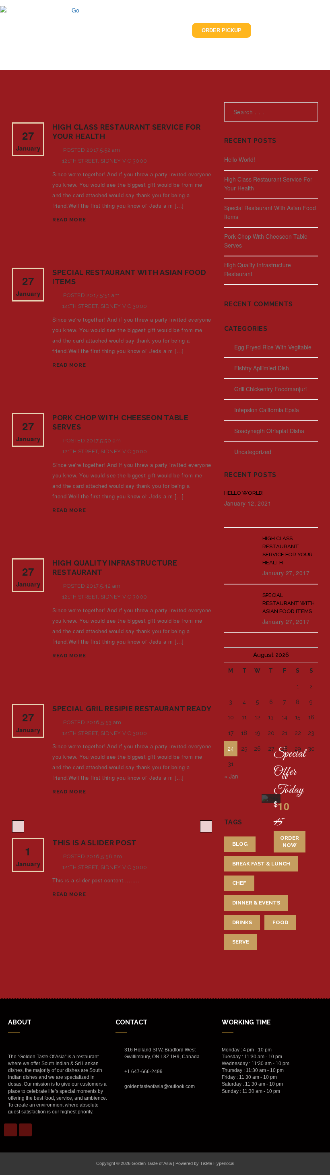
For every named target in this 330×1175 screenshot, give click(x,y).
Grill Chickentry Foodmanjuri (270, 389)
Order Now (289, 841)
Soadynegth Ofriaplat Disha (269, 431)
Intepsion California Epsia (266, 410)
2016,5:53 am (104, 722)
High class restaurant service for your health (287, 550)
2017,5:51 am (103, 295)
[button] (128, 30)
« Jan (231, 776)
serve (240, 942)
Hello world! (239, 159)
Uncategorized (252, 452)
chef (239, 883)
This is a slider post (94, 842)
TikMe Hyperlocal (217, 1163)
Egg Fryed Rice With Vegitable (272, 347)
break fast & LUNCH (261, 864)
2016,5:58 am (104, 856)
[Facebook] (10, 1129)
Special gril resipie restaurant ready (132, 708)
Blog (240, 844)
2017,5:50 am (104, 441)
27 (28, 140)
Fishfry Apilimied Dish (261, 368)
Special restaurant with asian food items (288, 603)
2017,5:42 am (104, 586)
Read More (69, 220)
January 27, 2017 (285, 573)
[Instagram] (25, 1129)
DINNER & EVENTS (256, 903)
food (280, 922)
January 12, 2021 (247, 503)
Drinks (242, 922)
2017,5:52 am (103, 150)
